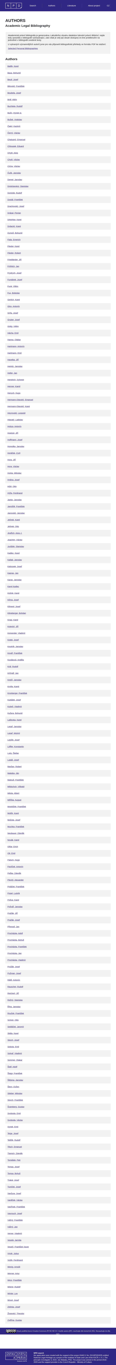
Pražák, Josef (13, 920)
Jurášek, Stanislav (15, 546)
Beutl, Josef (12, 79)
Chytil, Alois (12, 153)
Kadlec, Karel (13, 553)
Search (33, 6)
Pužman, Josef (14, 973)
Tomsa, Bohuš (13, 1173)
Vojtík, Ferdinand (15, 1260)
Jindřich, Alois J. (14, 533)
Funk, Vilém (12, 286)
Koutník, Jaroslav (15, 646)
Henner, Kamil (13, 386)
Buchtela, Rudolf (14, 106)
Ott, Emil (11, 853)
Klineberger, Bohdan (16, 613)
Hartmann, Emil (14, 353)
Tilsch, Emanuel (14, 1147)
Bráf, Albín (12, 99)
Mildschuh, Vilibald (15, 786)
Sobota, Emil (13, 1047)
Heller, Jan (12, 373)
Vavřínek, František (16, 1207)
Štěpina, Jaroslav (15, 1080)
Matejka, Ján (13, 773)
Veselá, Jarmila (14, 1240)
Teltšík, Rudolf (13, 1140)
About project (94, 6)
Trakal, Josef (13, 1180)
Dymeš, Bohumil (14, 233)
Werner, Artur (13, 1273)
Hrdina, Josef (13, 480)
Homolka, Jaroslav (15, 446)
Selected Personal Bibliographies (23, 48)
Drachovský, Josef (15, 206)
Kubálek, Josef (14, 700)
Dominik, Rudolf (14, 193)
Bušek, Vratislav (14, 119)
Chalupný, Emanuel (16, 139)
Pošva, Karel (13, 900)
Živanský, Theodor (15, 1313)
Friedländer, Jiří (14, 260)
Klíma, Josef (13, 600)
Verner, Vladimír (14, 1233)
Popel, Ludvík (13, 893)
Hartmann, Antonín (15, 346)
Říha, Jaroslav (14, 1007)
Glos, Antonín (13, 306)
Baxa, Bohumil (14, 73)
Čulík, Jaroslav (14, 173)
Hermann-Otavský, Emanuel (20, 400)
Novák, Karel (13, 840)
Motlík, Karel (13, 813)
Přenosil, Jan (13, 927)
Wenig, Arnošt (13, 1267)
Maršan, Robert (14, 766)
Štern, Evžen (13, 1087)
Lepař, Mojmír (13, 733)
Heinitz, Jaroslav (14, 366)
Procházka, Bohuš (15, 940)
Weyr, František (14, 1280)
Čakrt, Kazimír (13, 126)
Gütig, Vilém (13, 326)
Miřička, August (14, 800)
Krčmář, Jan (12, 673)
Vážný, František (15, 1220)
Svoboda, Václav (15, 1120)
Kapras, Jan (12, 573)
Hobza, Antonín (14, 426)
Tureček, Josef (14, 1187)
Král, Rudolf (12, 666)
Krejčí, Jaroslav (14, 680)
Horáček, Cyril (13, 453)
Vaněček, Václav (15, 1200)
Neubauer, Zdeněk (15, 833)
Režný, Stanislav (15, 1000)
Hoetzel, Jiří (12, 433)
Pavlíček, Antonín (15, 867)
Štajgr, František (14, 1073)
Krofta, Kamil (13, 686)
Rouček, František (15, 1013)
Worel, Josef (13, 1300)
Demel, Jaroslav (14, 180)
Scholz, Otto (13, 1020)
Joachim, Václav (14, 540)
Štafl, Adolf (12, 1067)
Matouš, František (15, 780)
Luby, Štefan (13, 753)
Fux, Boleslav (13, 293)
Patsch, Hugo (13, 860)
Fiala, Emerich (14, 240)
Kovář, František (14, 653)
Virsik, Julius (13, 1253)
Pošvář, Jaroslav (15, 907)
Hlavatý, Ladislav (15, 420)
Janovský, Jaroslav (16, 513)
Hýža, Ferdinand (14, 493)
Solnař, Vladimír (14, 1053)
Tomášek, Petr (14, 1160)
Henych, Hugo (13, 393)
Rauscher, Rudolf (15, 987)
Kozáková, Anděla (15, 660)
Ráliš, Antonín (13, 980)
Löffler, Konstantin (15, 746)
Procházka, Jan (14, 953)
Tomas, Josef (13, 1167)
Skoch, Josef (13, 1040)
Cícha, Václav (13, 166)
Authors (51, 6)
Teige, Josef (12, 1133)
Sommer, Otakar (14, 1060)
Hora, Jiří (11, 460)
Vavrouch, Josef (14, 1213)
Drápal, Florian (14, 213)
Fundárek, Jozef (14, 280)
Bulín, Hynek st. (14, 113)
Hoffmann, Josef (14, 440)
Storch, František (15, 1100)
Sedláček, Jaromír (15, 1027)
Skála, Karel (12, 1033)
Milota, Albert (13, 793)
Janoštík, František (16, 506)
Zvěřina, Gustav (14, 1320)
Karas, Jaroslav (14, 580)
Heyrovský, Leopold (16, 413)
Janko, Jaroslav (14, 500)
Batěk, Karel (13, 66)
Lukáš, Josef (13, 760)
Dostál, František (15, 200)
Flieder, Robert (14, 253)
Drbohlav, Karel (14, 220)
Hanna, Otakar (14, 340)
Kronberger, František (17, 693)
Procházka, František (17, 947)
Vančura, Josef (14, 1193)
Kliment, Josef (13, 606)
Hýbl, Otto (12, 486)
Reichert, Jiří (13, 993)
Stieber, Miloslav (14, 1093)
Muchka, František (15, 827)
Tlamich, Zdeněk (15, 1153)
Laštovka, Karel (14, 720)
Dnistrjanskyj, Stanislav (17, 186)
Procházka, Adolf (15, 933)
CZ (108, 6)
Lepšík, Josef (13, 740)
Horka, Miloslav (14, 473)
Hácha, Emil (12, 333)
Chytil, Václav (13, 160)
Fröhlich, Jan (13, 266)
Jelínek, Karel (13, 520)
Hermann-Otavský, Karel (18, 406)
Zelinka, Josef (13, 1307)
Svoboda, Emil (14, 1113)
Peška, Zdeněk (14, 873)
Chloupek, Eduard (15, 146)
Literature (71, 6)
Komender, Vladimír (16, 633)
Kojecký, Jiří (12, 626)
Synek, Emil (12, 1127)
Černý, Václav (13, 133)
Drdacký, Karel (14, 226)
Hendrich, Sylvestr (15, 380)
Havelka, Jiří (13, 360)
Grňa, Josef (12, 313)
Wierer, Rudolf (13, 1287)
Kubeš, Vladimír (14, 706)
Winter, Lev (12, 1293)
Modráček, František (16, 807)
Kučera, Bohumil (14, 713)
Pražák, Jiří (12, 913)
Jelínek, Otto (13, 526)
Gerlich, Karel (13, 300)
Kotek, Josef (13, 640)
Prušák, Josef (13, 967)
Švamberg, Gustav (15, 1107)
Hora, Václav (13, 466)
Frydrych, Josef (14, 273)
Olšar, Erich (12, 847)
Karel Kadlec (13, 586)
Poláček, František (15, 887)
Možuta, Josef (13, 820)
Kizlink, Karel (13, 593)
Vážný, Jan (12, 1227)
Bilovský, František (15, 86)
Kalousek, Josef (14, 566)
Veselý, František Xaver (18, 1247)
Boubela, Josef (14, 93)
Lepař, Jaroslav (14, 726)
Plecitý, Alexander (15, 880)
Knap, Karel (12, 620)
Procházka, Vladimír (16, 960)
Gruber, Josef (13, 320)
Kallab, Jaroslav (14, 560)
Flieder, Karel (13, 246)
